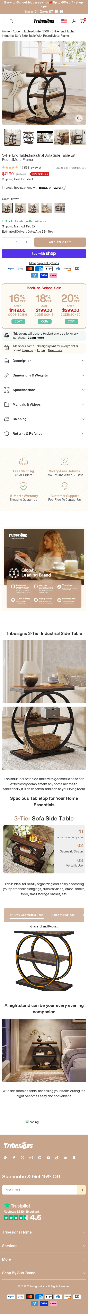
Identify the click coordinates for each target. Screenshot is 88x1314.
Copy (18, 321)
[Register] (81, 1190)
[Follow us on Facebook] (14, 1157)
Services (9, 1245)
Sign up (27, 350)
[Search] (11, 21)
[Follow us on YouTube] (48, 1157)
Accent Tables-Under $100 (31, 31)
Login (41, 350)
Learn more (36, 337)
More (6, 1259)
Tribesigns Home (17, 1232)
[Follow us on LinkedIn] (65, 1157)
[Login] (74, 21)
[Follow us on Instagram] (31, 1157)
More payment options (44, 263)
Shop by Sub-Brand (18, 1273)
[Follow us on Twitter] (22, 1157)
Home (6, 31)
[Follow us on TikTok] (57, 1157)
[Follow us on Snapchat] (74, 1157)
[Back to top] (80, 1287)
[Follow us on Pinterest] (39, 1157)
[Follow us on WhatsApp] (5, 1157)
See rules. (55, 350)
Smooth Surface (63, 914)
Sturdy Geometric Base (27, 914)
